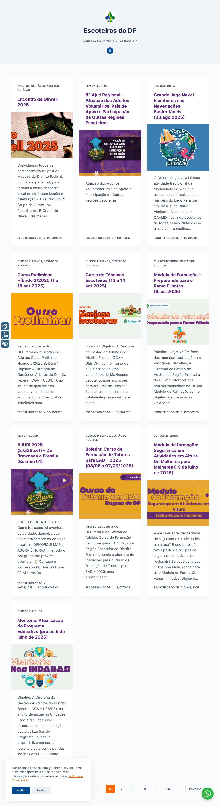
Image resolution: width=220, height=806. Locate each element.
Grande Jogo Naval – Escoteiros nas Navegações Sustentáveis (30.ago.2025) (175, 106)
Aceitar (21, 790)
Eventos (23, 85)
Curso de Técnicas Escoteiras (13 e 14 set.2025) (105, 280)
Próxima (195, 788)
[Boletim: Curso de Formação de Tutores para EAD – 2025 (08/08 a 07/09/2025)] (110, 496)
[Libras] (5, 326)
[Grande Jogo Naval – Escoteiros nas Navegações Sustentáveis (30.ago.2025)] (178, 147)
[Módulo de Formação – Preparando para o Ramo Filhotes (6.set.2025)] (178, 322)
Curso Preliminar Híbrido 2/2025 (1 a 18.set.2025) (37, 280)
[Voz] (5, 335)
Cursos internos (29, 261)
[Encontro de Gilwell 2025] (42, 135)
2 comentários (48, 587)
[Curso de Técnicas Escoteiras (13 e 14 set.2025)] (110, 316)
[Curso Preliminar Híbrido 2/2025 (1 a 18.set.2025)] (42, 316)
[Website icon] (110, 50)
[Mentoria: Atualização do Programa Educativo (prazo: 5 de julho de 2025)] (42, 667)
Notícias (23, 90)
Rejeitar (41, 790)
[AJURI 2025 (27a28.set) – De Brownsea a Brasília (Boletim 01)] (42, 492)
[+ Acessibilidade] (5, 344)
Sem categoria (96, 85)
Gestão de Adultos (45, 85)
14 (168, 789)
